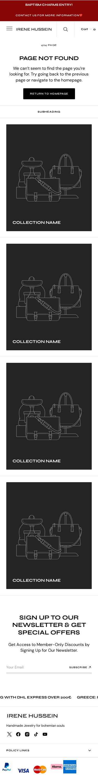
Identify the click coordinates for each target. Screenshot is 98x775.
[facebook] (18, 734)
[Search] (65, 29)
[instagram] (27, 734)
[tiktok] (36, 734)
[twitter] (9, 734)
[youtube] (45, 734)
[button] (8, 29)
